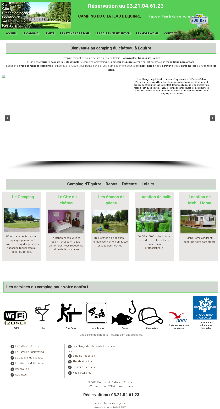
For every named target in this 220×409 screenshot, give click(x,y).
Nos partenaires (82, 372)
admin (98, 403)
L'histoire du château (85, 367)
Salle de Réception (84, 355)
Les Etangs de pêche (74, 33)
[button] (7, 118)
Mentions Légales (114, 403)
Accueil (10, 33)
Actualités (21, 374)
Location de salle (155, 196)
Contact (170, 33)
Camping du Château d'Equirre (109, 16)
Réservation (22, 369)
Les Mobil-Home (147, 33)
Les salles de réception (112, 33)
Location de (200, 196)
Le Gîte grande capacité (29, 357)
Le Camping (30, 33)
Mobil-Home (199, 203)
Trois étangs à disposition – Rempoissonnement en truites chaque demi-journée (110, 241)
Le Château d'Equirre (27, 346)
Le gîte (49, 33)
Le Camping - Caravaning (29, 352)
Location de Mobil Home (29, 363)
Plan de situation (82, 361)
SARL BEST (121, 407)
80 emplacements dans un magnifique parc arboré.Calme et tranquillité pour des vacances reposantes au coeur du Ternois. (22, 244)
